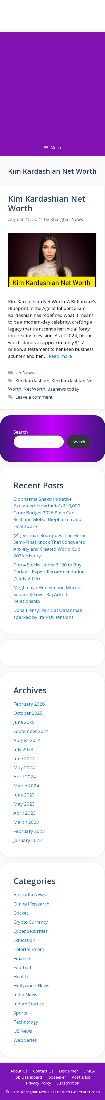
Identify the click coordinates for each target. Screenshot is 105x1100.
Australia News (29, 895)
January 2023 (27, 840)
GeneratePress (85, 1091)
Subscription (68, 1083)
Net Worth (34, 389)
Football (22, 967)
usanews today (63, 389)
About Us (19, 1071)
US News (24, 372)
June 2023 (24, 795)
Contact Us (43, 1071)
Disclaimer (68, 1071)
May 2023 (24, 804)
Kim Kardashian (32, 381)
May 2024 (24, 767)
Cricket (20, 913)
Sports (20, 1013)
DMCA (89, 1071)
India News (25, 995)
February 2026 (29, 704)
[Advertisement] (52, 84)
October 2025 (28, 713)
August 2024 (27, 740)
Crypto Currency (30, 922)
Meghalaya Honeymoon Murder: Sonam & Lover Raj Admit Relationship (48, 594)
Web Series (25, 1040)
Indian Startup (28, 1004)
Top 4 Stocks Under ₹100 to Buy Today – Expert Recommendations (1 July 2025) (50, 571)
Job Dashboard (28, 1077)
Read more (60, 356)
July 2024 (23, 749)
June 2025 (24, 722)
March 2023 (26, 822)
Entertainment (28, 949)
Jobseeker (56, 1077)
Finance (21, 958)
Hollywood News (31, 985)
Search (20, 432)
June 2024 (24, 758)
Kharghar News (53, 14)
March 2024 (26, 786)
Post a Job (81, 1077)
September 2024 (31, 731)
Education (24, 940)
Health (20, 976)
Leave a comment (33, 397)
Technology (25, 1022)
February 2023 (29, 831)
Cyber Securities (30, 931)
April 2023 (24, 813)
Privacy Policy (38, 1083)
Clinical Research (31, 904)
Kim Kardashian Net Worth (46, 203)
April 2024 (24, 777)
